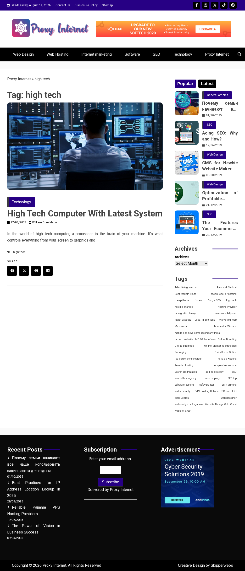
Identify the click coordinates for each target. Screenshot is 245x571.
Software (132, 54)
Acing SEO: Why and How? (220, 135)
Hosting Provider (227, 306)
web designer (229, 397)
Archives (182, 257)
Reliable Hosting (227, 358)
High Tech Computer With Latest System (84, 214)
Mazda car (181, 326)
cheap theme (182, 300)
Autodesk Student (227, 287)
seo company (212, 378)
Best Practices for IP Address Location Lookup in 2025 (33, 489)
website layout (183, 410)
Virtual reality (182, 391)
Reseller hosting (184, 365)
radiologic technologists (188, 358)
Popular (185, 83)
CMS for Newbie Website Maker (220, 165)
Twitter (214, 5)
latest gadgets (183, 319)
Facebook (196, 5)
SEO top (232, 378)
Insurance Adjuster (226, 313)
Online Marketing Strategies (220, 345)
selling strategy (214, 371)
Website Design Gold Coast (221, 404)
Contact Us (63, 5)
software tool (206, 384)
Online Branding (227, 339)
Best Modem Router (186, 294)
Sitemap (107, 5)
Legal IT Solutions (205, 319)
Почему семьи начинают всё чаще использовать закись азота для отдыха (220, 106)
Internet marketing (96, 54)
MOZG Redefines (205, 339)
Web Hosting (57, 54)
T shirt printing (228, 384)
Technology (182, 54)
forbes (198, 300)
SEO (156, 54)
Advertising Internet (186, 287)
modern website (184, 339)
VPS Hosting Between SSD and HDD (216, 391)
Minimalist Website (225, 326)
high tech (19, 252)
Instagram (205, 5)
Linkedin (48, 271)
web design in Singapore (189, 404)
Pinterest (233, 5)
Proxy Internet (217, 54)
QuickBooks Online (226, 352)
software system (184, 384)
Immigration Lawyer (186, 313)
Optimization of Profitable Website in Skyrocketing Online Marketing (220, 196)
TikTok (224, 5)
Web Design (23, 54)
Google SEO (214, 300)
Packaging (181, 352)
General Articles (217, 95)
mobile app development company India (197, 332)
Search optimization (186, 371)
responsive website (225, 365)
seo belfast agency (185, 378)
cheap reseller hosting (224, 294)
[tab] (185, 84)
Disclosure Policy (86, 5)
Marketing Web (228, 319)
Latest (207, 83)
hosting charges (184, 306)
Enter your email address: (111, 474)
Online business (184, 345)
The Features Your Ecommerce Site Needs (220, 226)
